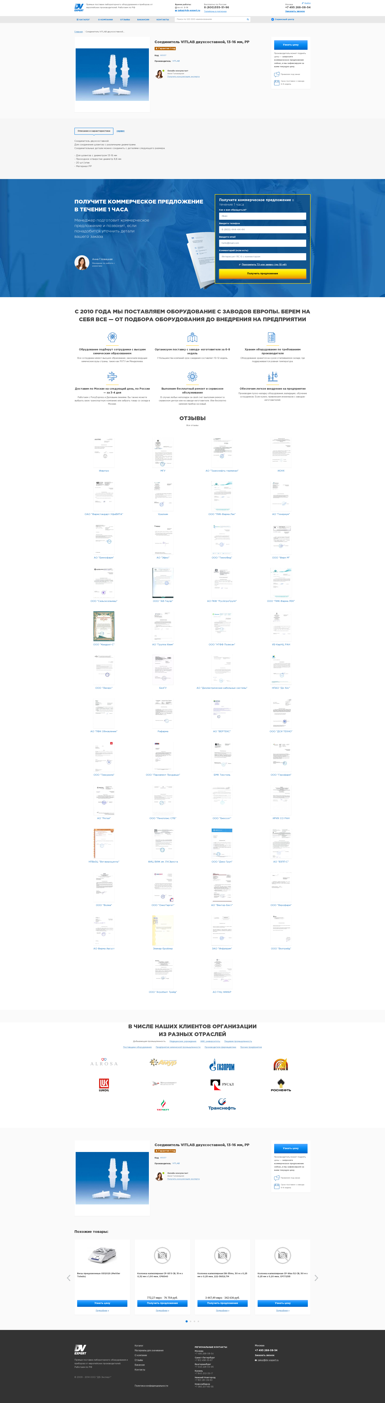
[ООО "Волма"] (104, 887)
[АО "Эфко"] (163, 539)
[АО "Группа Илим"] (163, 626)
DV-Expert (79, 7)
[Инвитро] (104, 452)
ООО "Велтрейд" (281, 949)
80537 (163, 55)
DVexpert (80, 1349)
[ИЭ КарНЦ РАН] (281, 626)
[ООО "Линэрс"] (104, 670)
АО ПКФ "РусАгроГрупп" (222, 601)
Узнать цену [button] (291, 45)
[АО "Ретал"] (104, 800)
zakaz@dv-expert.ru (189, 10)
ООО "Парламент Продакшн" (163, 775)
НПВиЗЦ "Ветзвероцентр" (104, 862)
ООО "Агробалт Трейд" (163, 992)
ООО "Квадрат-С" (104, 645)
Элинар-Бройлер (163, 949)
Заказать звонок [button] (295, 11)
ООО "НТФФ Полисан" (222, 645)
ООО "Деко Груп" (222, 862)
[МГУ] (163, 452)
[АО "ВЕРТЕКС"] (222, 713)
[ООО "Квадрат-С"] (103, 626)
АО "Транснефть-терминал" (222, 471)
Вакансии (143, 20)
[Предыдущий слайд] (69, 1278)
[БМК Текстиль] (222, 757)
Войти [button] (308, 3)
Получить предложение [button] (162, 1303)
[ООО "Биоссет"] (222, 800)
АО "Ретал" (104, 818)
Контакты (163, 20)
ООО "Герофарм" (281, 775)
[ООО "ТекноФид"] (222, 539)
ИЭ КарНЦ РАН (281, 645)
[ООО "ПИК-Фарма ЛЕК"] (281, 583)
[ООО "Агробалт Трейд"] (163, 974)
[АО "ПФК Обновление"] (104, 713)
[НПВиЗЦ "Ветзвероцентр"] (104, 843)
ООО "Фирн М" (281, 558)
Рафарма (163, 731)
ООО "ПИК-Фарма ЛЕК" (281, 601)
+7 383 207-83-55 (204, 1386)
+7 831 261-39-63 (204, 1380)
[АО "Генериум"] (281, 496)
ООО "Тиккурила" (104, 775)
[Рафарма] (163, 713)
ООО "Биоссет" (222, 818)
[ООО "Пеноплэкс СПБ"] (163, 800)
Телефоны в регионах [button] (215, 11)
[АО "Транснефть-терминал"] (222, 452)
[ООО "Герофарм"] (281, 757)
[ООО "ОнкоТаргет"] (163, 887)
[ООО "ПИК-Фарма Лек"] (222, 496)
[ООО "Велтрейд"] (281, 930)
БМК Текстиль (222, 775)
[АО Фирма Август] (104, 930)
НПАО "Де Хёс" (281, 688)
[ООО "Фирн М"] (281, 539)
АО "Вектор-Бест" (222, 905)
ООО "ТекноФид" (222, 558)
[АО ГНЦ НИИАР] (222, 974)
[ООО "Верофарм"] (281, 887)
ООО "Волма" (104, 905)
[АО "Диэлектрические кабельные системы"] (222, 670)
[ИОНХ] (281, 452)
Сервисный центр (284, 19)
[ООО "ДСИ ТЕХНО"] (281, 713)
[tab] (93, 131)
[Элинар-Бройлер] (163, 930)
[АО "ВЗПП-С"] (281, 843)
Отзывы (125, 20)
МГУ (162, 471)
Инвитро (104, 471)
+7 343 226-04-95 (204, 1367)
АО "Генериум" (281, 514)
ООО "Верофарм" (281, 905)
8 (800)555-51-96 (216, 7)
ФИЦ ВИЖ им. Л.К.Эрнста (163, 862)
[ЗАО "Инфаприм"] (222, 930)
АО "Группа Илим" (163, 645)
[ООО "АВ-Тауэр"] (162, 583)
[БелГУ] (163, 670)
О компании (105, 20)
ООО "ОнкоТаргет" (163, 905)
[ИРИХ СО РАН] (281, 800)
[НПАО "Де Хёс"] (281, 670)
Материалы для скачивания (149, 1350)
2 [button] (190, 1321)
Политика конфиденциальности (151, 1386)
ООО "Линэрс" (104, 688)
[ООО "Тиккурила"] (104, 757)
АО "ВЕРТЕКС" (222, 731)
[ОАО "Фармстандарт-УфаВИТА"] (104, 496)
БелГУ (163, 688)
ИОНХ (281, 471)
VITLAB (176, 61)
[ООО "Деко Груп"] (222, 843)
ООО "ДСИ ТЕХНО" (281, 731)
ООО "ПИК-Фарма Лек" (222, 514)
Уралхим (163, 514)
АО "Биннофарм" (104, 558)
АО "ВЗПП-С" (281, 862)
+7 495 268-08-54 (298, 7)
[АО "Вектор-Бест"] (222, 887)
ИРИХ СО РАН (281, 818)
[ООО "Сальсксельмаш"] (104, 583)
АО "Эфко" (163, 558)
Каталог (139, 1346)
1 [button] (186, 1321)
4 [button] (198, 1321)
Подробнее (101, 1310)
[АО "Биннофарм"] (104, 539)
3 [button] (194, 1321)
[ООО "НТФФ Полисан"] (222, 626)
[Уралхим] (163, 496)
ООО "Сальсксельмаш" (104, 601)
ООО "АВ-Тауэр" (163, 601)
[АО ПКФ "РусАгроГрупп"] (222, 583)
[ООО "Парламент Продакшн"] (163, 757)
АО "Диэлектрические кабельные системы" (222, 688)
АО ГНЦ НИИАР (222, 992)
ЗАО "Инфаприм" (222, 949)
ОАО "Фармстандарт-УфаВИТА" (104, 514)
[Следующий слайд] (316, 1278)
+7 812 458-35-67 (204, 1360)
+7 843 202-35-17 (204, 1373)
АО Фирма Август (104, 949)
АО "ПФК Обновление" (103, 731)
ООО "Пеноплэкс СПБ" (162, 818)
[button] (183, 77)
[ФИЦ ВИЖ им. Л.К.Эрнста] (163, 843)
